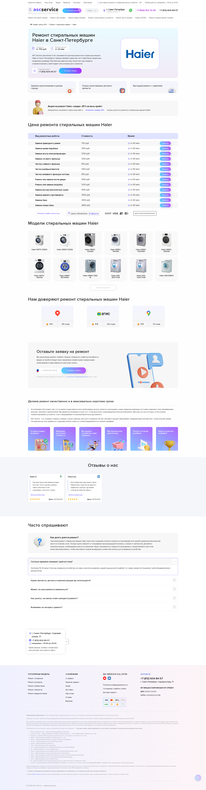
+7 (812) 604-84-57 (168, 10)
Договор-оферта (109, 692)
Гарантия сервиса (34, 3)
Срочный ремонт (73, 11)
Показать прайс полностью (48, 213)
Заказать (165, 143)
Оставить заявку (70, 71)
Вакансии (66, 3)
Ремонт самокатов (35, 690)
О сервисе (70, 678)
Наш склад (48, 3)
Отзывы (69, 697)
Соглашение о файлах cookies (114, 689)
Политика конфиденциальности (115, 685)
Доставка (69, 690)
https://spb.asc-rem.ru (38, 774)
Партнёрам (87, 3)
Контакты (76, 3)
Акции (58, 3)
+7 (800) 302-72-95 (146, 10)
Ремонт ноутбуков (35, 682)
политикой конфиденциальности (77, 377)
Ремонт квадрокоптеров (37, 693)
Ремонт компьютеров (36, 686)
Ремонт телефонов (35, 678)
